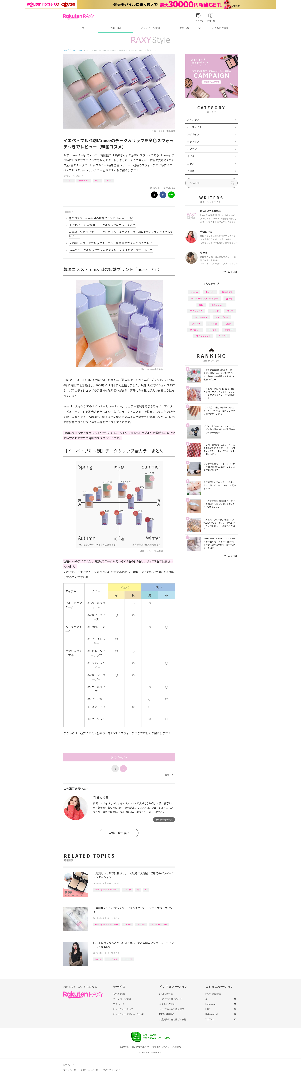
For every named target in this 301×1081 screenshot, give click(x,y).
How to (98, 959)
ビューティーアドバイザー (126, 1014)
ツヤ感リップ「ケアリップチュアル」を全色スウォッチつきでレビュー (113, 243)
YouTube (209, 1019)
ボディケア (193, 141)
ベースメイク (78, 175)
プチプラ (196, 323)
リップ (97, 180)
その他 (190, 171)
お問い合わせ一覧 (89, 1070)
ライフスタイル (203, 336)
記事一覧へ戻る (119, 833)
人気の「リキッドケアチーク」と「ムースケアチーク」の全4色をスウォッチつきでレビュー (121, 234)
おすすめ (68, 180)
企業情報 (124, 1047)
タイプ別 (223, 336)
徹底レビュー (84, 180)
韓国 (201, 304)
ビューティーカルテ (123, 1009)
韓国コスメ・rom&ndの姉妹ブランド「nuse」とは (101, 218)
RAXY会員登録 (213, 993)
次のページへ (119, 757)
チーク (109, 180)
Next (169, 775)
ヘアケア (192, 149)
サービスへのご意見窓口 (171, 1009)
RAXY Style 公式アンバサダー (106, 889)
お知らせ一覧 (166, 993)
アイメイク (193, 134)
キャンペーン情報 (150, 28)
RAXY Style (115, 28)
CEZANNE (141, 924)
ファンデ (127, 889)
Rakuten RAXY (78, 16)
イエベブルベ (221, 317)
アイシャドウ (196, 310)
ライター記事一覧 (164, 819)
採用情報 (176, 1047)
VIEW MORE (230, 271)
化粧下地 (127, 924)
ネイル (190, 156)
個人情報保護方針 (140, 1047)
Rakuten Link (212, 1014)
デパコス (212, 329)
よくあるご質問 (220, 28)
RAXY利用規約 (167, 1014)
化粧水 (228, 323)
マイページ (118, 1004)
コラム (190, 163)
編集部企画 (227, 292)
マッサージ (127, 959)
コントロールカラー (159, 924)
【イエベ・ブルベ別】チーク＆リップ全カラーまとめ (102, 225)
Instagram (210, 1004)
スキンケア (193, 119)
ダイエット (195, 329)
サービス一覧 (69, 1070)
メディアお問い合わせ (170, 999)
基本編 (229, 298)
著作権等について (160, 1047)
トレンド (214, 310)
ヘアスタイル (112, 959)
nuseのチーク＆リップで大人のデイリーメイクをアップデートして (111, 250)
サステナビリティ (111, 1070)
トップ (80, 28)
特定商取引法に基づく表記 (172, 1019)
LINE (207, 1009)
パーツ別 (212, 323)
